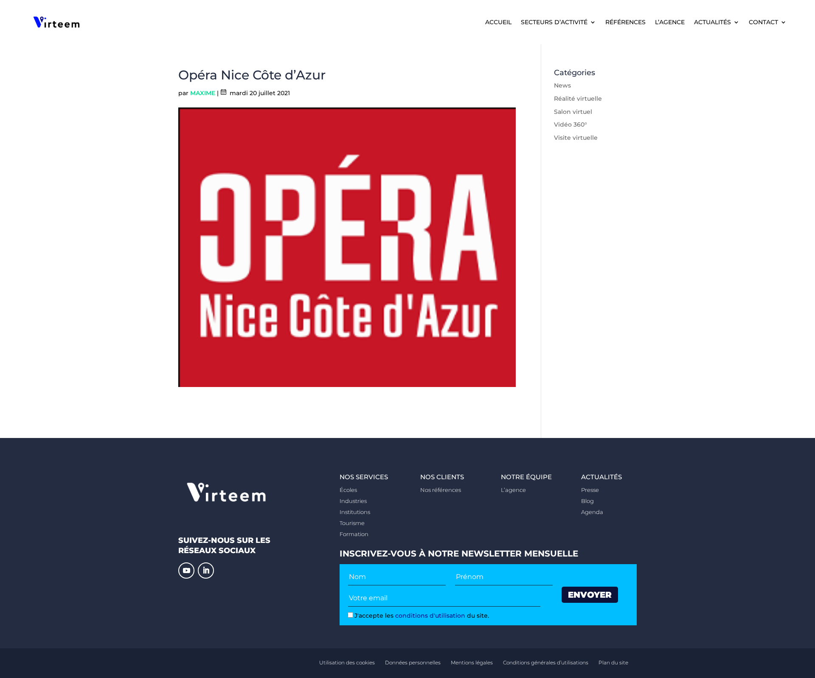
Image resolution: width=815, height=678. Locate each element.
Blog (587, 500)
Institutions (355, 511)
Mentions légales (472, 662)
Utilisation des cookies (347, 662)
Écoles (348, 489)
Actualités (712, 22)
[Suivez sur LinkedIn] (206, 570)
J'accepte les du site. (421, 615)
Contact (763, 22)
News (562, 85)
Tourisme (352, 523)
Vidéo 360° (570, 124)
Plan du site (613, 662)
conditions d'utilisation (430, 615)
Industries (353, 500)
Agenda (592, 511)
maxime (202, 93)
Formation (354, 534)
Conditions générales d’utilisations (545, 662)
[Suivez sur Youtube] (186, 570)
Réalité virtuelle (578, 98)
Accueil (498, 22)
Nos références (440, 489)
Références (625, 22)
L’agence (670, 22)
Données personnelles (413, 662)
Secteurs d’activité (554, 22)
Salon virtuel (573, 112)
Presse (590, 489)
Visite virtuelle (576, 137)
